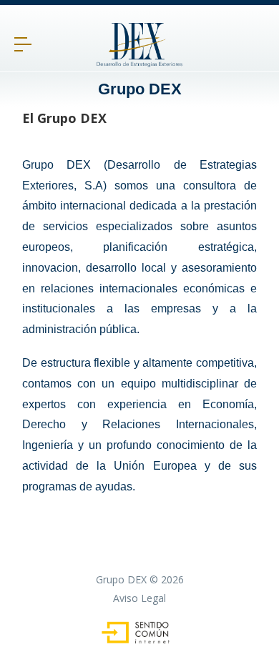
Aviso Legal (139, 598)
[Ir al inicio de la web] (139, 63)
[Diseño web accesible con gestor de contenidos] (140, 640)
